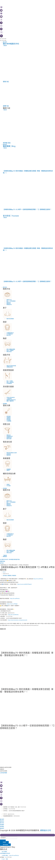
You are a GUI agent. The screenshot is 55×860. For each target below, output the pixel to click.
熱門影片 (2, 563)
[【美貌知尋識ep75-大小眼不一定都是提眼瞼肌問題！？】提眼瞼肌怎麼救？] (29, 191)
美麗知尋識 (2, 561)
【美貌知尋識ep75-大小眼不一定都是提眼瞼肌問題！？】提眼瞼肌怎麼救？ (27, 209)
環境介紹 (6, 82)
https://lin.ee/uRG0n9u (13, 614)
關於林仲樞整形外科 (11, 44)
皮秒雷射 (5, 575)
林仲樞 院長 (7, 143)
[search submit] (3, 840)
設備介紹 (6, 106)
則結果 (4, 842)
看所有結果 (5, 844)
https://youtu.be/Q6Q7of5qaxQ (24, 584)
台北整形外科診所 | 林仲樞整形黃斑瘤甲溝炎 (10, 559)
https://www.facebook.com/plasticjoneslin (17, 620)
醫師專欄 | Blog (9, 146)
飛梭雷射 (14, 575)
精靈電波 (10, 575)
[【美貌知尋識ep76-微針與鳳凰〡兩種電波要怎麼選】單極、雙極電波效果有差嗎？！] (19, 159)
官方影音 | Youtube (11, 216)
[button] (5, 45)
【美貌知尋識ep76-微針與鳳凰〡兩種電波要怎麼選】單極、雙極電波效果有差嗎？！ (26, 654)
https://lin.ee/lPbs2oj (38, 578)
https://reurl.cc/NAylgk (12, 603)
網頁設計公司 (45, 830)
